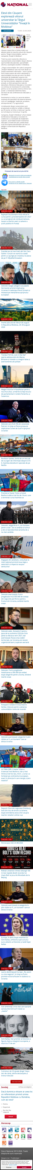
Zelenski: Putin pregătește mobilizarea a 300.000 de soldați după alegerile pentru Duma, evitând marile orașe (16, 673)
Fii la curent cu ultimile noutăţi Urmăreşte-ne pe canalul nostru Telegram (20, 182)
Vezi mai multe (16, 1082)
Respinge (8, 1167)
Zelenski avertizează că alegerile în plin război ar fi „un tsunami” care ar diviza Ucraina (15, 907)
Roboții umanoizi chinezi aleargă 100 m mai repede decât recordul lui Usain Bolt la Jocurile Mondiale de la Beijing (15, 874)
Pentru (5, 1104)
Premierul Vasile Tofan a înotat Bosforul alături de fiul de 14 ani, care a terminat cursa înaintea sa (16, 495)
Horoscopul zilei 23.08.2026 (12, 843)
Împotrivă (6, 1107)
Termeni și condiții (13, 1164)
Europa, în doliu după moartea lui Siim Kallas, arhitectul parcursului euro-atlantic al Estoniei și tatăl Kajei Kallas (16, 940)
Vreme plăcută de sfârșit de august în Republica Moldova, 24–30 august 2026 (15, 325)
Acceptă (24, 1167)
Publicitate (15, 1158)
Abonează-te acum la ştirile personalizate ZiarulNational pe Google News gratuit (20, 176)
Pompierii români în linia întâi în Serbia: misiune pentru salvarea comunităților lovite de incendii (14, 707)
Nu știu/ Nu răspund (7, 1111)
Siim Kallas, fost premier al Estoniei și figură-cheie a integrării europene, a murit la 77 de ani (16, 1041)
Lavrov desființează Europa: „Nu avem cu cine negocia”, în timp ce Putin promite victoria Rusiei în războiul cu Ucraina (16, 975)
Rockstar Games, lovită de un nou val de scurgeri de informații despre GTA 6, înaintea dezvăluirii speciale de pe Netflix (15, 461)
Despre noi (5, 1158)
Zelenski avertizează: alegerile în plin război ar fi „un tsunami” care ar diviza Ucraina (16, 739)
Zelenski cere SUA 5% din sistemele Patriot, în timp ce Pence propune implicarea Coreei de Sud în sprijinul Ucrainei (15, 427)
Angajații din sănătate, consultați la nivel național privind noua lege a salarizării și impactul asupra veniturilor (15, 563)
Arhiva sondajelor (25, 1087)
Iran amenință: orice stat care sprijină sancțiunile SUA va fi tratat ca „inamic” (16, 1008)
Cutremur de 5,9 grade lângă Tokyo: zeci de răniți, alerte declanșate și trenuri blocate (15, 1073)
